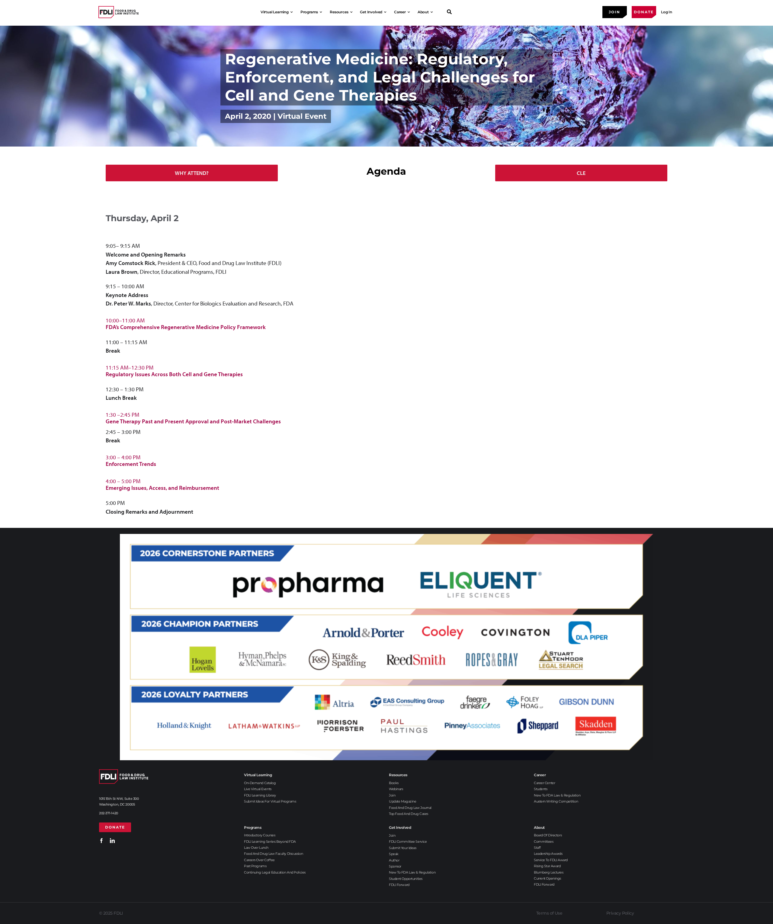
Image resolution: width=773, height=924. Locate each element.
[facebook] (101, 840)
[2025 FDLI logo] (118, 12)
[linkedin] (112, 840)
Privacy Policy (620, 913)
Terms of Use (549, 913)
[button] (386, 323)
